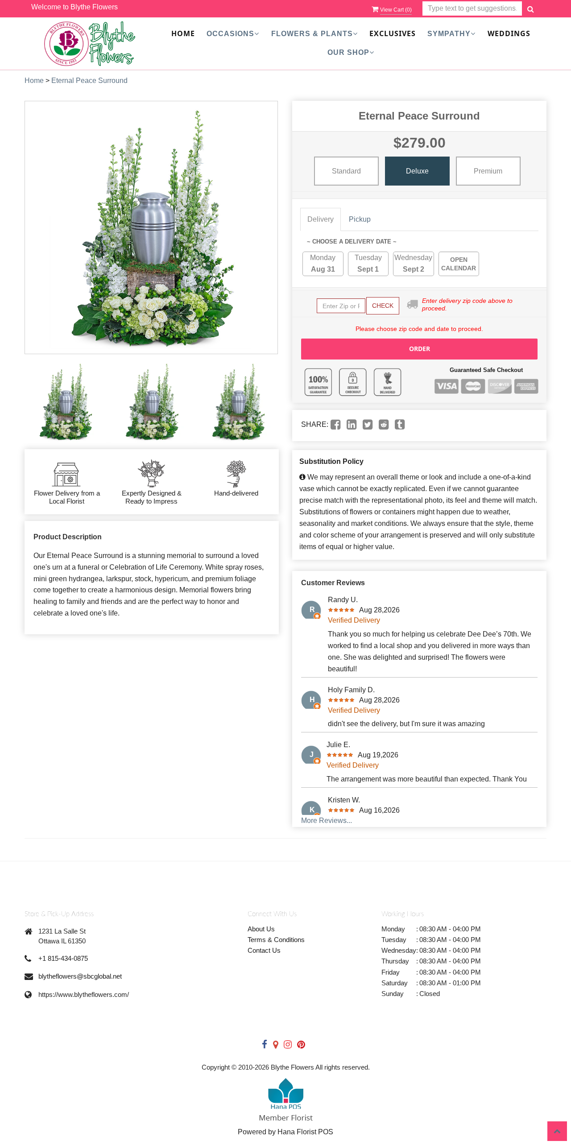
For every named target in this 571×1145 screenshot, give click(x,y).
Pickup (360, 219)
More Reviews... (326, 820)
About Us (261, 929)
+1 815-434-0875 (63, 958)
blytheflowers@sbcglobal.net (80, 976)
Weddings (509, 33)
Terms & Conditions (276, 939)
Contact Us (264, 950)
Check (382, 305)
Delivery (320, 219)
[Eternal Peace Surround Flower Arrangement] (65, 401)
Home (183, 33)
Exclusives (392, 33)
